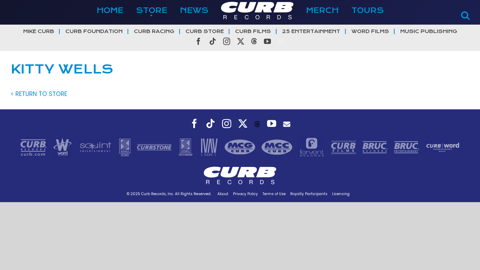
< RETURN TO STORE (39, 94)
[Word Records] (63, 146)
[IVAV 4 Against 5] (209, 146)
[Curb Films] (344, 146)
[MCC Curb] (277, 146)
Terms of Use (274, 194)
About (223, 194)
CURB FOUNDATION (94, 31)
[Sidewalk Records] (125, 146)
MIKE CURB (38, 31)
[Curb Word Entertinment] (442, 146)
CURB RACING (154, 31)
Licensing (341, 194)
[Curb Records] (34, 146)
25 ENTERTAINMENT (311, 31)
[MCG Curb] (240, 146)
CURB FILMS (253, 31)
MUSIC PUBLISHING (428, 31)
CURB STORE (205, 31)
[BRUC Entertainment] (407, 146)
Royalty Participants (308, 194)
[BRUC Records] (376, 146)
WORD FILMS (370, 31)
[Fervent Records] (312, 146)
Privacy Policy (245, 194)
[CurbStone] (155, 146)
